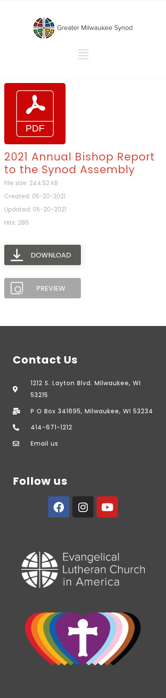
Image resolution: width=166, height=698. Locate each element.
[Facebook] (58, 507)
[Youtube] (107, 507)
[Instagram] (83, 507)
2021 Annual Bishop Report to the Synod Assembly (79, 163)
